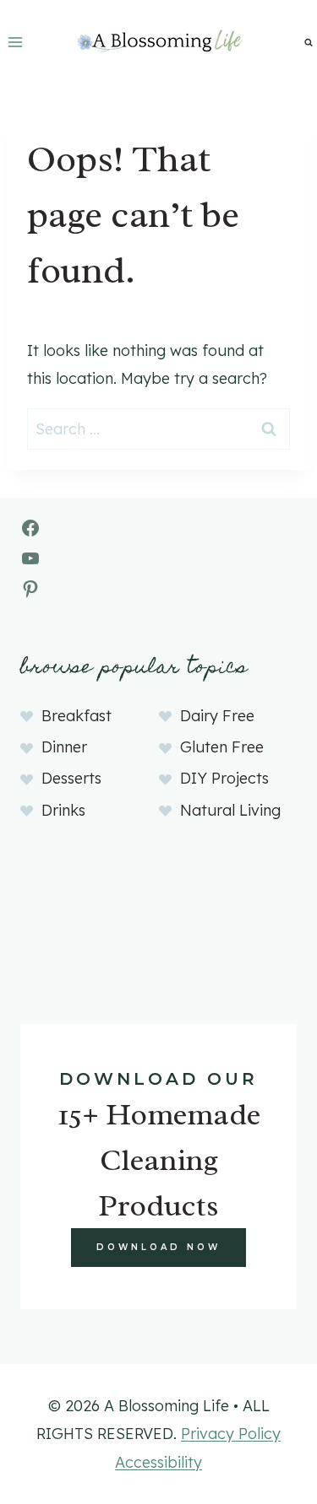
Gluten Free (222, 747)
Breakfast (76, 715)
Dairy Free (217, 715)
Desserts (71, 778)
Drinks (63, 810)
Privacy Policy (231, 1433)
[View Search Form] (308, 42)
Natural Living (230, 810)
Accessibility (158, 1462)
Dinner (64, 747)
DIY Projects (224, 778)
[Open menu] (15, 42)
